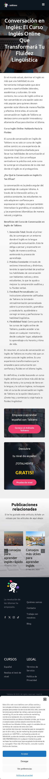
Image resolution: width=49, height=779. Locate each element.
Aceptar (24, 754)
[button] (45, 699)
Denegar (24, 761)
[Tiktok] (18, 617)
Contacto (31, 607)
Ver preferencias (24, 769)
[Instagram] (14, 617)
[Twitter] (9, 617)
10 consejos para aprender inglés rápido (13, 556)
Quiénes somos (34, 601)
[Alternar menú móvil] (43, 4)
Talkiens (34, 114)
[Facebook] (5, 617)
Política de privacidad (24, 775)
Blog (29, 623)
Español (8, 666)
